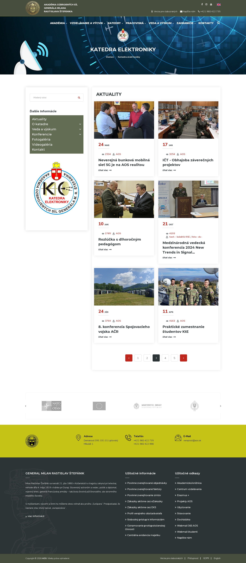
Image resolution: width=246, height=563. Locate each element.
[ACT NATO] (194, 405)
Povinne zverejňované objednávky (147, 483)
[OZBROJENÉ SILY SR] (147, 405)
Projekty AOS (184, 501)
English (217, 558)
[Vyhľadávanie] (218, 23)
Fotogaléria (41, 139)
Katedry (114, 23)
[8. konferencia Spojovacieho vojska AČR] (124, 287)
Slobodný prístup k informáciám (145, 519)
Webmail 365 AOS (187, 525)
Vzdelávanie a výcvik (86, 23)
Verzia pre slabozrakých (165, 11)
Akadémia (57, 23)
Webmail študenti (187, 531)
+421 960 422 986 (144, 443)
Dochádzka (183, 519)
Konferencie (42, 134)
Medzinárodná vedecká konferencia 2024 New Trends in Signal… (184, 247)
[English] (218, 4)
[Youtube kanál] (211, 4)
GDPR (206, 558)
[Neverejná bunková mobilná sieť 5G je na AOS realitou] (124, 120)
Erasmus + (183, 495)
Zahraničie (185, 23)
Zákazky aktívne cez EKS (141, 507)
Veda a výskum (160, 23)
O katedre (40, 124)
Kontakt (38, 149)
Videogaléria (42, 144)
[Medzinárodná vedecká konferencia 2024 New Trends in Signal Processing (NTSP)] (188, 199)
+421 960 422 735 (210, 11)
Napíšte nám (188, 11)
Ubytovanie (183, 507)
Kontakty (206, 23)
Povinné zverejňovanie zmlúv (144, 495)
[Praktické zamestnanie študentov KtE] (188, 287)
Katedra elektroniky (129, 57)
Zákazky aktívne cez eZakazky (145, 501)
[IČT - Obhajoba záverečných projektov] (188, 120)
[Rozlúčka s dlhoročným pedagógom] (124, 199)
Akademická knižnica (189, 483)
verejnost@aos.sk (192, 440)
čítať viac (103, 170)
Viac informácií (36, 516)
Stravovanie (184, 513)
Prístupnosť (193, 558)
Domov (110, 57)
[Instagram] (206, 4)
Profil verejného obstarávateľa (144, 513)
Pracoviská (135, 23)
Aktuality (39, 119)
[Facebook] (202, 4)
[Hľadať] (79, 98)
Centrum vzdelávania (189, 489)
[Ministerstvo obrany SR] (99, 405)
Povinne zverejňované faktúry (144, 489)
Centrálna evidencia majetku (143, 535)
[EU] (51, 405)
